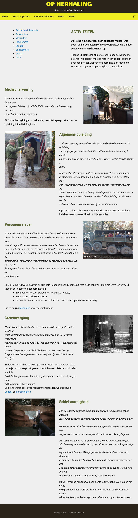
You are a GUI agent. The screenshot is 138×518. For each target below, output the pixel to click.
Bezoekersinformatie (44, 16)
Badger (8, 391)
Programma (22, 42)
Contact (71, 16)
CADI (18, 57)
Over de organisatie (21, 16)
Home (5, 16)
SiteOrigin (80, 513)
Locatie (19, 45)
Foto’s (61, 16)
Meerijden (21, 38)
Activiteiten (22, 34)
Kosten (19, 53)
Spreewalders (23, 391)
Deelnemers (22, 49)
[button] (134, 16)
